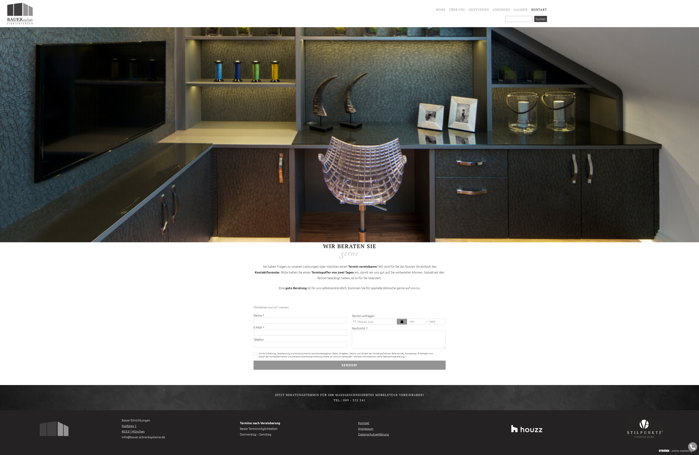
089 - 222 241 (354, 400)
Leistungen (479, 9)
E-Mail (259, 327)
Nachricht (360, 328)
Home (441, 9)
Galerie (521, 9)
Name (259, 315)
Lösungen (501, 9)
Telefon (259, 339)
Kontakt (539, 9)
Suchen (541, 19)
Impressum (365, 429)
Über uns (457, 9)
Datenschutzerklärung (373, 434)
